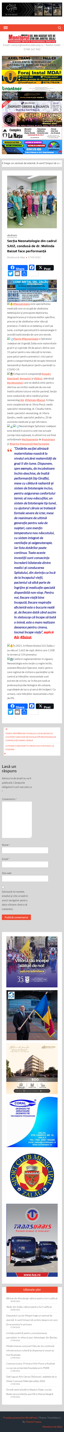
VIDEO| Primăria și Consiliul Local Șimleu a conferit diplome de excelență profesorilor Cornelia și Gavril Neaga (30, 737)
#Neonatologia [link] (21, 303)
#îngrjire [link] (14, 443)
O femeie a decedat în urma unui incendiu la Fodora (29, 747)
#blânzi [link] (38, 378)
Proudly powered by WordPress (20, 1417)
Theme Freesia (33, 1421)
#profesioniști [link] (15, 382)
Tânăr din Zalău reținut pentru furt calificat (29, 1306)
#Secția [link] (17, 338)
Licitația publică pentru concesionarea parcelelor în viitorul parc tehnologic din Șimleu (31, 1335)
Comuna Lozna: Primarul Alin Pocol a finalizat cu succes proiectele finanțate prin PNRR (30, 1365)
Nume (6, 844)
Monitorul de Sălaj (16, 257)
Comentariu (9, 799)
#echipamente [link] (30, 439)
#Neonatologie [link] (30, 338)
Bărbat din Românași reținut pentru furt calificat (32, 1298)
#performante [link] (41, 443)
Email (6, 858)
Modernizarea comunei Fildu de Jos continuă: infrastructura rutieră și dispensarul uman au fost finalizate (30, 1350)
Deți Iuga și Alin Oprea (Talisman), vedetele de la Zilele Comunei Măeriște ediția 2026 (31, 1378)
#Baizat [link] (40, 400)
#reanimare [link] (48, 439)
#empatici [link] (25, 378)
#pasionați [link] (13, 378)
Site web (6, 873)
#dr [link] (22, 400)
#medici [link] (46, 373)
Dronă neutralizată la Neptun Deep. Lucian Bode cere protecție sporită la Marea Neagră (29, 1391)
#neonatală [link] (26, 443)
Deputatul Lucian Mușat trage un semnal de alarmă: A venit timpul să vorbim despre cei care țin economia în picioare (32, 1320)
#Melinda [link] (30, 400)
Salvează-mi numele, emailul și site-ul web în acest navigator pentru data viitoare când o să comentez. (15, 900)
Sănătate (12, 235)
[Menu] (5, 27)
